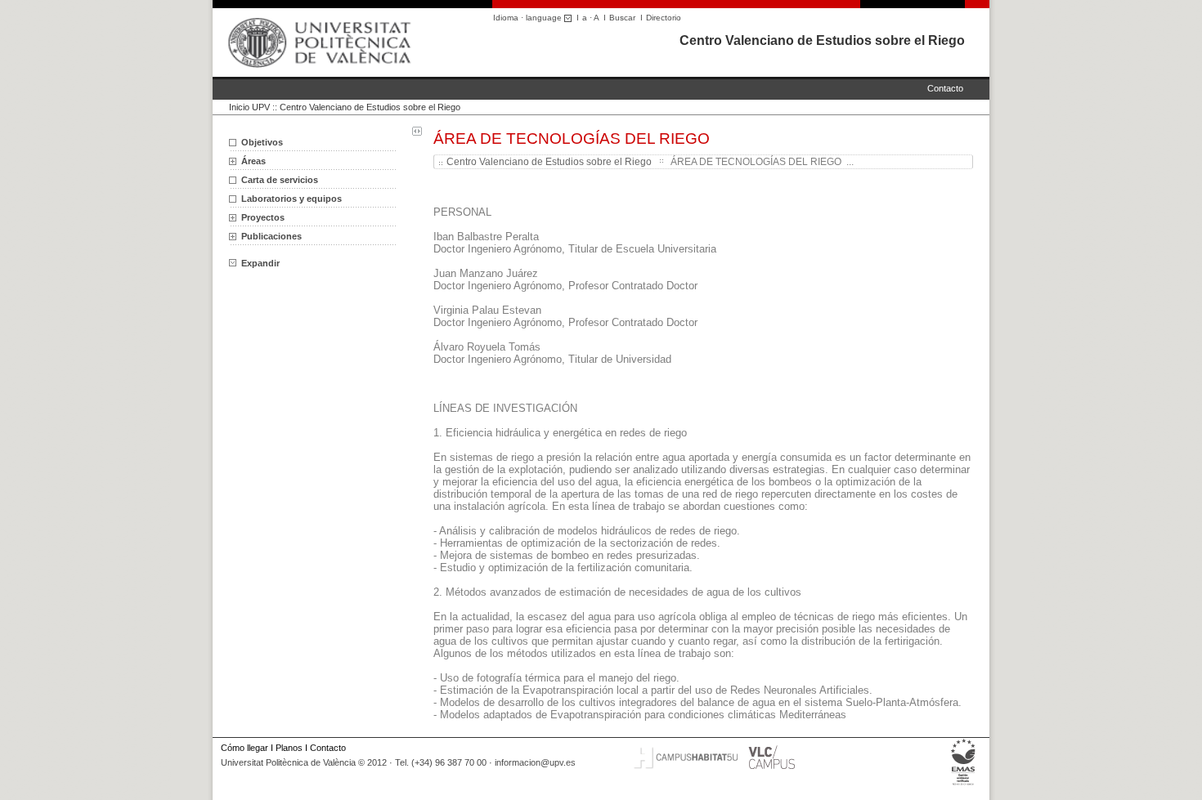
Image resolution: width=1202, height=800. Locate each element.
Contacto (945, 88)
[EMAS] (963, 785)
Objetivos (262, 142)
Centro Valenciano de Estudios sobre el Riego (822, 40)
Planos (289, 748)
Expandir (260, 263)
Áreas (253, 161)
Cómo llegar (244, 748)
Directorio (663, 17)
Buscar (622, 17)
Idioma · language (528, 17)
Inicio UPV (249, 107)
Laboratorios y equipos (291, 198)
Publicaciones (271, 236)
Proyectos (263, 217)
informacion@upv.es (535, 762)
